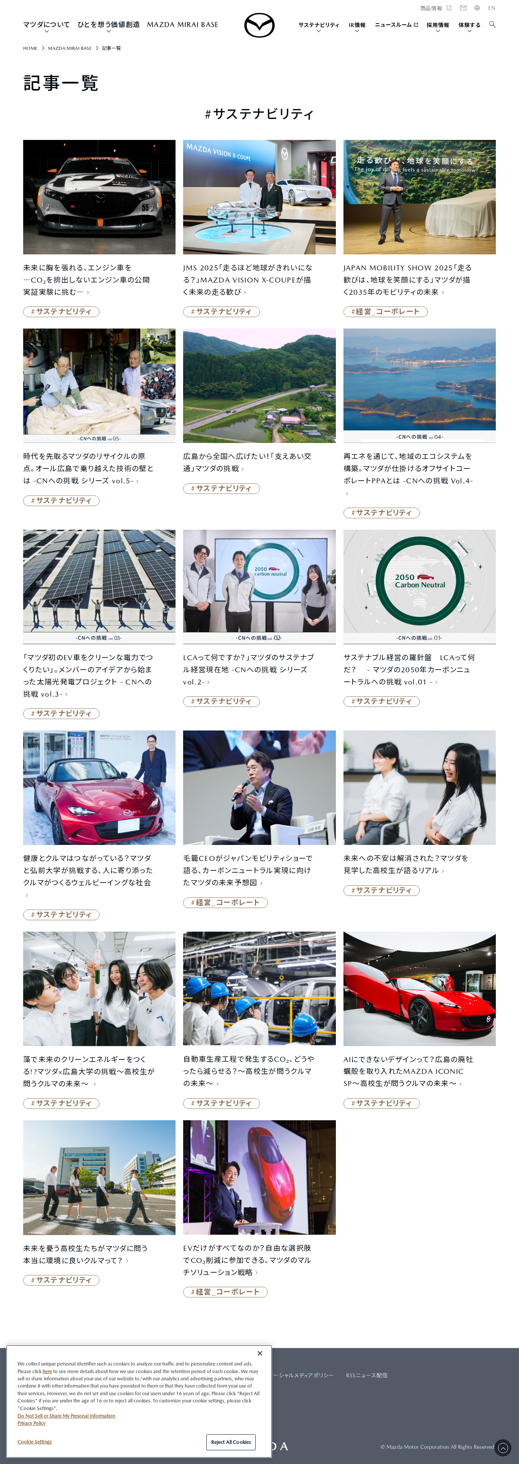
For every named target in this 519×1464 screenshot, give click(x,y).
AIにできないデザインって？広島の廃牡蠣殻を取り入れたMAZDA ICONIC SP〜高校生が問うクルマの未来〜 (408, 1071)
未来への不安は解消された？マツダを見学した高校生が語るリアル (406, 864)
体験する (470, 25)
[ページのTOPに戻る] (502, 1447)
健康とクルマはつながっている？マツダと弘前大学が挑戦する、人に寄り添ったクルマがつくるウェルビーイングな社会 (88, 870)
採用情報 (438, 25)
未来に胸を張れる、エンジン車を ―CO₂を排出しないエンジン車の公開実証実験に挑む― (86, 280)
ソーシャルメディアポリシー (301, 1375)
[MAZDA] (259, 25)
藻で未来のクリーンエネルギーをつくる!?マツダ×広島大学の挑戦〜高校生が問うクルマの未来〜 (89, 1071)
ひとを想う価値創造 (109, 25)
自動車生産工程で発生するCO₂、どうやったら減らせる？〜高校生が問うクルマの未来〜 (249, 1071)
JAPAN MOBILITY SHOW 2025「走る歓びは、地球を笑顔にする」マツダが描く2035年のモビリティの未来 (407, 280)
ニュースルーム (394, 25)
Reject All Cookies (231, 1442)
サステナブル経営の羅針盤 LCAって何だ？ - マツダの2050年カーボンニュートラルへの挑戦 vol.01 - (409, 669)
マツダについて (47, 25)
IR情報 (357, 25)
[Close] (260, 1353)
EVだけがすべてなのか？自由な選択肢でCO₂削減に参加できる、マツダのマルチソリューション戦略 (247, 1260)
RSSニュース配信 (367, 1375)
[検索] (493, 25)
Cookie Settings (34, 1442)
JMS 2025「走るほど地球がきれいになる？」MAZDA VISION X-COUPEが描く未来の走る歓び (248, 280)
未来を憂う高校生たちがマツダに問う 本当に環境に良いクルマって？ (85, 1254)
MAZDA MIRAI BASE (182, 25)
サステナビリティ (319, 25)
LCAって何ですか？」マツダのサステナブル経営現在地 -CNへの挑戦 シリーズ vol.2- (248, 669)
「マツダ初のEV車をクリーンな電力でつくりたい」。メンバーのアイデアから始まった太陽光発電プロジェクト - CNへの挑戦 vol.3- (88, 675)
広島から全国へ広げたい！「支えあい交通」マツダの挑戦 (247, 462)
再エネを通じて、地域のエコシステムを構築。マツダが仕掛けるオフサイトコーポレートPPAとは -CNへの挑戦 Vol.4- (408, 468)
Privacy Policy (31, 1423)
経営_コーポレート (388, 311)
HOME (492, 8)
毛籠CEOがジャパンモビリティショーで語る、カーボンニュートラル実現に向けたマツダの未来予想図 (248, 870)
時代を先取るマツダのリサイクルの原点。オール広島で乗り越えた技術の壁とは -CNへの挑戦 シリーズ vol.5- (88, 468)
